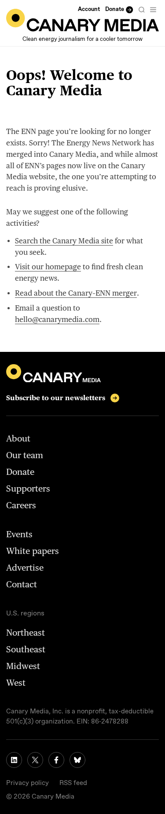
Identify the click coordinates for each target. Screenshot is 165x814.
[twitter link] (35, 760)
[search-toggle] (141, 10)
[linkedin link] (14, 760)
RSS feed (73, 783)
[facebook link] (56, 760)
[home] (82, 20)
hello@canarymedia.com (57, 319)
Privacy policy (27, 783)
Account (89, 9)
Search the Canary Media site (64, 240)
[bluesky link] (77, 760)
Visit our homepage (48, 266)
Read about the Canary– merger (76, 293)
